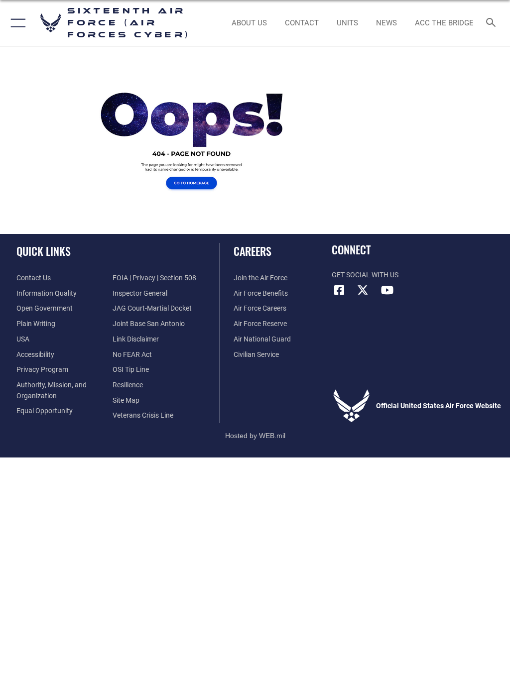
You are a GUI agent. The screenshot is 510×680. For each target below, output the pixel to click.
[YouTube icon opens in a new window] (387, 290)
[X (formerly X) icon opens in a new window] (363, 290)
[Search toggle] (493, 23)
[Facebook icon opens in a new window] (339, 290)
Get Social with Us (365, 275)
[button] (16, 23)
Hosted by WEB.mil (255, 436)
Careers (252, 251)
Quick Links (43, 251)
